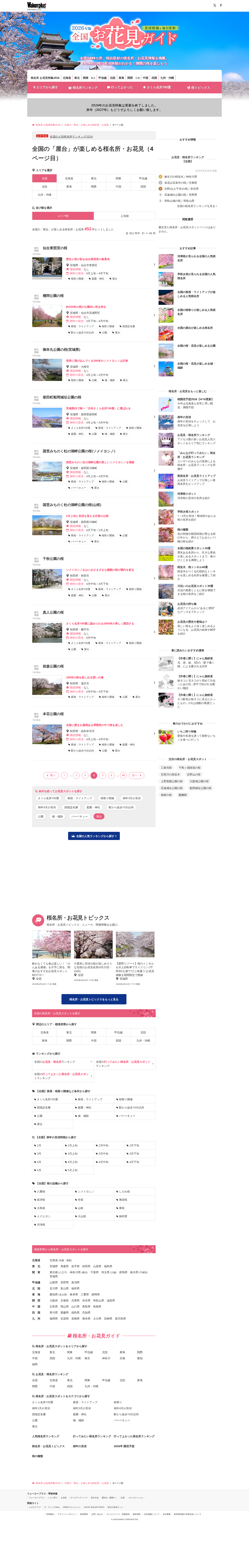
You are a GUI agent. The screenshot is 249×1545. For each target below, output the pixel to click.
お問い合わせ (97, 1514)
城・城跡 (57, 816)
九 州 (36, 1318)
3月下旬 (134, 1153)
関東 (86, 78)
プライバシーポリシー (67, 1514)
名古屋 (62, 1294)
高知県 (86, 1312)
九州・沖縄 (167, 78)
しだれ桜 (124, 1191)
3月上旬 (72, 1153)
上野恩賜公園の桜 (172, 781)
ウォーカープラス (37, 1497)
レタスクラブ (35, 1507)
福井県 (75, 1288)
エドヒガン (44, 1216)
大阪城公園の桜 (199, 781)
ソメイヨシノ (86, 1191)
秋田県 (86, 1266)
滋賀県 (111, 1300)
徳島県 (75, 1312)
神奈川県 (75, 1272)
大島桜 (41, 1208)
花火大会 (95, 1497)
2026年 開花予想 (124, 1446)
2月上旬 (72, 1145)
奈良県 (86, 1300)
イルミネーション (136, 1497)
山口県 (75, 1306)
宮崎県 (108, 1318)
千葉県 (94, 1272)
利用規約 (50, 1514)
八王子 (62, 1272)
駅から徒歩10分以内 (121, 807)
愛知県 (54, 1294)
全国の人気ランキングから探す (95, 836)
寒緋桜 (123, 1199)
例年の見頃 (80, 1446)
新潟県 (75, 1282)
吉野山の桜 (194, 774)
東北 (77, 78)
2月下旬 (134, 1145)
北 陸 (36, 1288)
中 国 (36, 1306)
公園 (40, 816)
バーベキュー (79, 816)
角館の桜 (166, 795)
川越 (113, 1272)
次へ (134, 775)
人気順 (125, 216)
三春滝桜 (166, 767)
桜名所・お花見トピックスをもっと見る (93, 999)
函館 (68, 1260)
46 (123, 775)
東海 (121, 78)
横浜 (84, 1272)
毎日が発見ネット (115, 1507)
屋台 (39, 1124)
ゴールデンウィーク (79, 1497)
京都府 (64, 1300)
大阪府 (54, 1300)
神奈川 (106, 1358)
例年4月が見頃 (47, 807)
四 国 (36, 1312)
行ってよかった (122, 87)
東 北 (36, 1266)
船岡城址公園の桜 (200, 788)
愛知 (140, 1358)
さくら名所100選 (159, 87)
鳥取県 (86, 1306)
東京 (93, 78)
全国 (35, 1380)
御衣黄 (123, 1216)
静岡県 (96, 1294)
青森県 (64, 1266)
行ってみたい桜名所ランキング (92, 1436)
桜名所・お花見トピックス (48, 1446)
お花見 (64, 1497)
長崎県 (75, 1318)
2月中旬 (103, 1145)
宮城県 (54, 1266)
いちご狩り (53, 1497)
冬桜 (80, 1199)
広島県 (54, 1306)
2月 (39, 1145)
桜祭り (118, 1402)
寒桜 (121, 1208)
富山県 (64, 1288)
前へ (53, 775)
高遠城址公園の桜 (172, 788)
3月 (39, 1153)
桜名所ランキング (85, 87)
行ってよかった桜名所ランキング (134, 1436)
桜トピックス (200, 87)
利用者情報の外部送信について (187, 1514)
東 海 (36, 1294)
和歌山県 (98, 1300)
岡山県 (64, 1306)
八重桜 (41, 1191)
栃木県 (134, 1272)
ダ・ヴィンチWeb (52, 1507)
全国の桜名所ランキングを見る (196, 206)
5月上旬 (72, 1170)
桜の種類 (37, 1456)
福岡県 (54, 1318)
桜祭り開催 (107, 798)
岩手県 (75, 1266)
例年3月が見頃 (132, 798)
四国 (154, 78)
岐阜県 (74, 1294)
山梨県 (54, 1282)
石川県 (54, 1288)
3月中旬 (103, 1153)
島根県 (97, 1306)
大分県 (97, 1318)
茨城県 (54, 1276)
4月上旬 (72, 1162)
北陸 (112, 78)
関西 (130, 78)
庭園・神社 (93, 807)
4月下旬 (134, 1162)
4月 (39, 1162)
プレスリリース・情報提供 (118, 1514)
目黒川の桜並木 (170, 774)
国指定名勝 (71, 807)
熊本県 (86, 1318)
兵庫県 (75, 1300)
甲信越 (102, 78)
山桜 (80, 1208)
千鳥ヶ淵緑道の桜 (190, 767)
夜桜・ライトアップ (80, 798)
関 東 (36, 1272)
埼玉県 (105, 1272)
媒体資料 (137, 1514)
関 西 (36, 1300)
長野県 (64, 1282)
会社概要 (167, 1514)
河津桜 (41, 1224)
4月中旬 (103, 1162)
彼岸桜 (41, 1199)
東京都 (54, 1272)
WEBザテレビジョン (72, 1507)
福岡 (35, 1364)
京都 (137, 78)
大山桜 (82, 1216)
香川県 (54, 1312)
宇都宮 (143, 1272)
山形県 (97, 1266)
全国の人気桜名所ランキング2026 (71, 136)
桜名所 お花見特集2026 (45, 78)
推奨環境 (84, 1514)
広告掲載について (152, 1514)
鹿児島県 (120, 1318)
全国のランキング (54, 1062)
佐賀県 (64, 1318)
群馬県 (123, 1272)
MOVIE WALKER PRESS (94, 1507)
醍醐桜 (183, 795)
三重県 (85, 1294)
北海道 (67, 78)
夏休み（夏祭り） (109, 1497)
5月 (39, 1170)
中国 (145, 78)
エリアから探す (47, 87)
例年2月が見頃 (41, 1408)
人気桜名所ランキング (45, 1436)
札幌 (61, 1260)
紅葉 (123, 1497)
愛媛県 (64, 1312)
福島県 (108, 1266)
